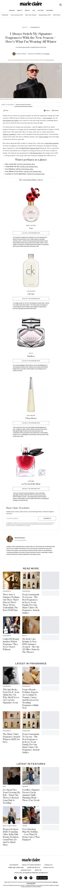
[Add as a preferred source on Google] (46, 878)
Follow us (48, 110)
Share (7, 110)
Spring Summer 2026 (45, 15)
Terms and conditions (16, 867)
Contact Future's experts (31, 865)
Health (27, 10)
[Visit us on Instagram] (20, 877)
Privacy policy (49, 867)
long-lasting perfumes (52, 143)
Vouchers (49, 10)
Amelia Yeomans (22, 53)
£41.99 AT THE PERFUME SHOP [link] (31, 233)
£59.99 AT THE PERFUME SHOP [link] (31, 488)
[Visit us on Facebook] (25, 877)
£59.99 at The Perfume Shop (36, 174)
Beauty (19, 10)
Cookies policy (26, 870)
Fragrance (35, 27)
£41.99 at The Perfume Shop (26, 164)
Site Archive (14, 865)
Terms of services (24, 523)
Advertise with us (33, 867)
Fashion (12, 10)
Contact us (48, 865)
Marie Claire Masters (30, 15)
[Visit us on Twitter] (15, 877)
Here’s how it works (49, 60)
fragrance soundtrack (9, 134)
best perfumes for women (10, 120)
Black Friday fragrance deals (30, 148)
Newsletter (56, 110)
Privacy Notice (49, 523)
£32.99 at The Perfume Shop (29, 166)
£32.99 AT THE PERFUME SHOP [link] (31, 298)
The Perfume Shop (35, 153)
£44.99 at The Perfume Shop (24, 169)
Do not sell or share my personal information (31, 872)
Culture (41, 10)
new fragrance (47, 118)
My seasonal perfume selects (23, 104)
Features (47, 53)
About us (38, 870)
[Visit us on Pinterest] (31, 877)
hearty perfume (44, 137)
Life (33, 10)
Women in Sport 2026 (17, 15)
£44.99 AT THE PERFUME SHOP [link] (31, 360)
